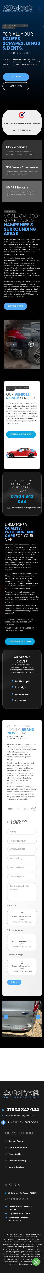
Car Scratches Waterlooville (30, 1262)
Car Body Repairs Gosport (14, 1252)
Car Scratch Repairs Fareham (30, 1249)
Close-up (11, 905)
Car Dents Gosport (32, 1252)
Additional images (15, 954)
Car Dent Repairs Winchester (25, 1239)
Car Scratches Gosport (32, 1254)
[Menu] (39, 9)
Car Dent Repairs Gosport (12, 1254)
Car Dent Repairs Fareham (24, 1247)
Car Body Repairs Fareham (22, 1244)
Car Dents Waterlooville (23, 1259)
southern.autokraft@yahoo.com (26, 507)
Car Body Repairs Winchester (18, 1237)
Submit (14, 982)
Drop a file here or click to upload (22, 918)
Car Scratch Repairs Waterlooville (22, 1264)
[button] (15, 77)
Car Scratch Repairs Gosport (15, 1257)
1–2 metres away (15, 930)
